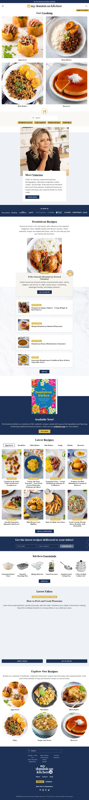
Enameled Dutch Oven (8, 575)
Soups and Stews (44, 740)
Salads (44, 761)
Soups (44, 759)
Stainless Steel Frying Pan (66, 575)
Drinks (56, 755)
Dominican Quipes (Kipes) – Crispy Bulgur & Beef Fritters (49, 309)
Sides (15, 740)
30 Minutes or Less (25, 123)
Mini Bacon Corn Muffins (33, 523)
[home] (44, 766)
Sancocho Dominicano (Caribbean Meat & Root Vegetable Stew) (50, 361)
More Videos (22, 661)
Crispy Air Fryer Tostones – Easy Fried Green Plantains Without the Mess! (33, 484)
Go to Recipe (44, 292)
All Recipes (67, 123)
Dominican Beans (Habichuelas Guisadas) (48, 344)
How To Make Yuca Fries (55, 522)
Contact (45, 777)
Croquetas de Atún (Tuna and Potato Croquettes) (11, 483)
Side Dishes (22, 106)
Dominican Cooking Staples (44, 597)
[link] (22, 18)
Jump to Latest (82, 10)
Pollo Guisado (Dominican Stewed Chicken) (44, 278)
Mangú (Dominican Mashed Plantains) (46, 326)
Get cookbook (44, 1)
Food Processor (52, 574)
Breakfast (11, 519)
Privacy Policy (50, 796)
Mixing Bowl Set (37, 574)
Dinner (44, 272)
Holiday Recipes (54, 123)
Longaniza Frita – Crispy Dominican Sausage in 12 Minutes (55, 483)
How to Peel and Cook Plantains (44, 601)
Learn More (32, 197)
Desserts (66, 106)
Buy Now (44, 431)
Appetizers (22, 60)
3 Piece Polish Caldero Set (81, 575)
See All (44, 371)
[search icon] (86, 6)
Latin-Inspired (32, 759)
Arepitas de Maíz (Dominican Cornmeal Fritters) (77, 483)
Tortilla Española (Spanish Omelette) (11, 523)
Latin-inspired (40, 123)
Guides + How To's (32, 756)
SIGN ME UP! (66, 546)
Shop (51, 777)
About (38, 777)
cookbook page (59, 427)
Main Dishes (66, 60)
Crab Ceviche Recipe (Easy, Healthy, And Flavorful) (77, 524)
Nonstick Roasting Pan (23, 575)
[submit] (29, 751)
